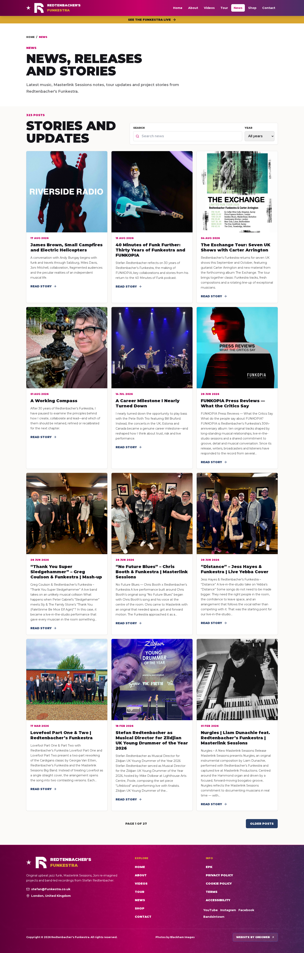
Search (139, 127)
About (193, 8)
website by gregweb (253, 937)
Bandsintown (213, 917)
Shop (252, 8)
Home (177, 8)
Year (248, 127)
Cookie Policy (219, 883)
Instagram (228, 910)
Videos (209, 8)
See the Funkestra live (149, 20)
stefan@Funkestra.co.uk (50, 889)
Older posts (262, 824)
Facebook (246, 910)
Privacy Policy (219, 875)
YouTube (210, 910)
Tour (224, 8)
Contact (268, 8)
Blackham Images (182, 937)
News (238, 8)
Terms (211, 892)
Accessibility (218, 900)
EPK (209, 867)
